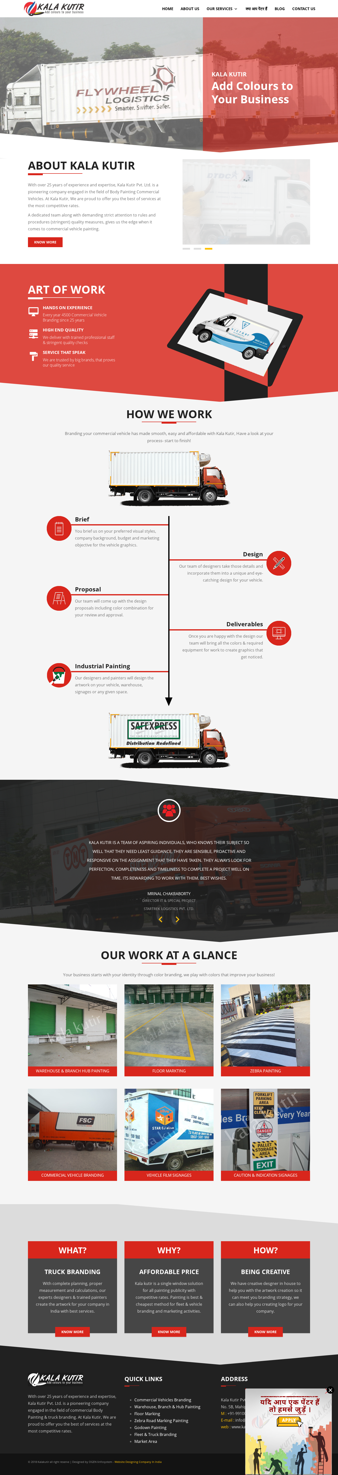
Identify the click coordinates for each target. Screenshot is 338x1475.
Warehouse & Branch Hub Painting (72, 1053)
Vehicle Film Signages (169, 1158)
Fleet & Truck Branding (155, 1417)
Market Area (145, 1424)
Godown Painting (150, 1410)
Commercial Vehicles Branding (162, 1383)
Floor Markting (169, 1053)
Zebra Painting (265, 1053)
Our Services (220, 8)
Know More (45, 242)
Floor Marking (147, 1396)
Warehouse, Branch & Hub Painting (167, 1389)
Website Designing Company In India (138, 1445)
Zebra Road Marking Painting (161, 1403)
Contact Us (303, 8)
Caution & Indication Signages (265, 1158)
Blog (280, 8)
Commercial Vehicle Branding (72, 1158)
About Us (190, 8)
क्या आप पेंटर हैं (256, 8)
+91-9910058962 (242, 1396)
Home (167, 8)
